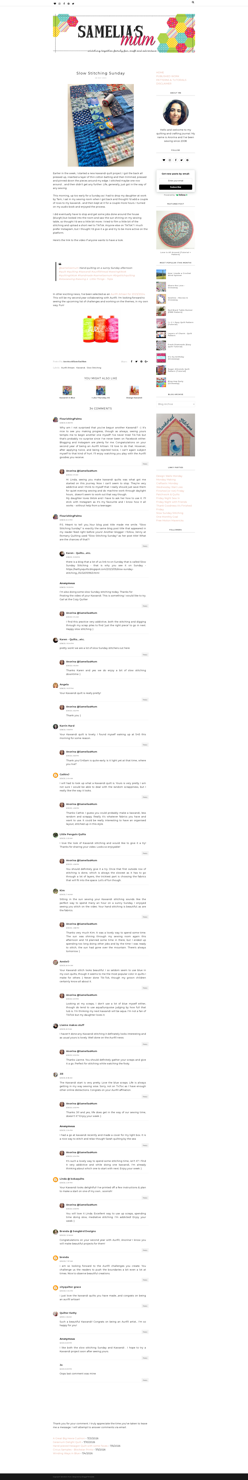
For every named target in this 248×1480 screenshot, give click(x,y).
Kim (62, 890)
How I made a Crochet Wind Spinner (179, 274)
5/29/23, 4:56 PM (72, 864)
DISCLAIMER (164, 83)
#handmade (85, 275)
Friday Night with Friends (171, 502)
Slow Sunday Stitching (169, 513)
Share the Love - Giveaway (176, 286)
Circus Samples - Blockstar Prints (73, 1449)
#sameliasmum (102, 275)
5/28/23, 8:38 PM (66, 423)
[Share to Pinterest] (141, 361)
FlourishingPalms (71, 418)
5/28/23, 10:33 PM (66, 587)
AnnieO (64, 961)
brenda (64, 1257)
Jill (61, 1074)
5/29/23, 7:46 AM (66, 894)
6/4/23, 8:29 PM (66, 1343)
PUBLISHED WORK (167, 76)
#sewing (80, 279)
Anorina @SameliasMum (81, 470)
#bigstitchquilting (124, 275)
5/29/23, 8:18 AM (66, 1078)
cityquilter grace (70, 1287)
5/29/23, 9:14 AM (72, 617)
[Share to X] (136, 361)
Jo (61, 1365)
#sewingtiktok (117, 271)
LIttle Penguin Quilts (73, 834)
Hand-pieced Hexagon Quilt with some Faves (80, 1446)
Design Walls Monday (169, 476)
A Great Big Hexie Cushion (69, 1438)
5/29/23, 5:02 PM (72, 1055)
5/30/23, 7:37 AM (66, 1261)
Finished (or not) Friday (170, 490)
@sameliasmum (69, 268)
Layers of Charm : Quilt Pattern (180, 334)
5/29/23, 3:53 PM (72, 756)
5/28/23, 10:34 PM (67, 643)
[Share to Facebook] (131, 361)
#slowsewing (67, 279)
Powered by (169, 195)
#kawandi (85, 271)
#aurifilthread (99, 271)
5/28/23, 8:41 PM (66, 520)
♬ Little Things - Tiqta (99, 279)
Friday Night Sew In (168, 498)
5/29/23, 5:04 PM (72, 1156)
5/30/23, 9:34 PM (66, 1291)
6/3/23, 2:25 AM (66, 1317)
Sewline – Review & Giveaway (178, 299)
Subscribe (175, 187)
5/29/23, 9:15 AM (72, 666)
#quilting (72, 271)
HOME (160, 72)
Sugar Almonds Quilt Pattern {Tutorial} (178, 370)
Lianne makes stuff (72, 1025)
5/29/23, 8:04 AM (66, 965)
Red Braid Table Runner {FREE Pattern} (180, 311)
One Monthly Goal (167, 516)
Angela (64, 684)
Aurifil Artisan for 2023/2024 (128, 294)
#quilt (62, 271)
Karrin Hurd (67, 725)
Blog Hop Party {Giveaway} (175, 382)
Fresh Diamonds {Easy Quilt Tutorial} (179, 345)
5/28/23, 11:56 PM (66, 730)
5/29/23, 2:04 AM (66, 778)
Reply (145, 464)
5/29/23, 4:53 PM (72, 808)
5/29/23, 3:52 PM (72, 711)
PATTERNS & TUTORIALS (171, 80)
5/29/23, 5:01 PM (72, 999)
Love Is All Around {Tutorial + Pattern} (175, 253)
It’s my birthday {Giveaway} (176, 358)
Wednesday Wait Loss (169, 487)
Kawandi (80, 367)
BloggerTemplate (88, 1477)
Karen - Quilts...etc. (78, 553)
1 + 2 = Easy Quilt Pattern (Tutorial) (180, 323)
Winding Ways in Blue (66, 1453)
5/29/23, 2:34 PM (66, 1130)
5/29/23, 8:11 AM (66, 1029)
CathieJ (64, 774)
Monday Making (166, 479)
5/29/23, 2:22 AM (66, 838)
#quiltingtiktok (68, 275)
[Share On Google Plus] (146, 361)
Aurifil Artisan (68, 367)
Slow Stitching (94, 367)
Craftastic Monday (167, 483)
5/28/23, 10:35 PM (73, 557)
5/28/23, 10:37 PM (66, 688)
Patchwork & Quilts (168, 494)
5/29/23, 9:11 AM (72, 475)
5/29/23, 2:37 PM (66, 1183)
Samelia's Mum (66, 1477)
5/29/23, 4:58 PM (72, 928)
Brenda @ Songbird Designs (78, 1231)
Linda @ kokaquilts (72, 1178)
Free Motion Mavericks (170, 520)
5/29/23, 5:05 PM (72, 1209)
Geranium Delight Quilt (67, 1442)
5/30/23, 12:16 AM (66, 1235)
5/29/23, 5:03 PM (72, 1108)
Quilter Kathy (68, 1313)
